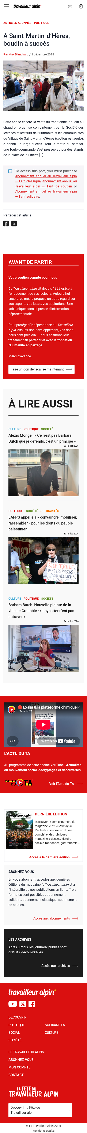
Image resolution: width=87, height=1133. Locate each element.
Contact (16, 1075)
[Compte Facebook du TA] (32, 1004)
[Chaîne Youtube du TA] (12, 1004)
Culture (14, 429)
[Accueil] (27, 6)
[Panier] (81, 6)
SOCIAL (14, 1033)
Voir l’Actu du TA (61, 784)
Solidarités (50, 511)
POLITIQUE (16, 1025)
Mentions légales (43, 1130)
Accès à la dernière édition (49, 857)
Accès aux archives (55, 966)
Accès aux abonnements (51, 918)
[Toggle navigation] (6, 6)
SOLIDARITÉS (55, 1025)
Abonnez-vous (21, 1060)
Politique (41, 23)
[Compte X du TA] (22, 1004)
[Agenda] (70, 6)
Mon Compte (19, 1067)
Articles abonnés (17, 23)
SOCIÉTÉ (14, 1040)
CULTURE (51, 1033)
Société (47, 429)
